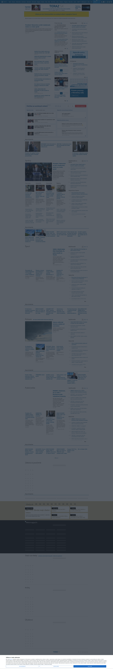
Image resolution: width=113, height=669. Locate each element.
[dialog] (56, 662)
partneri (11, 659)
